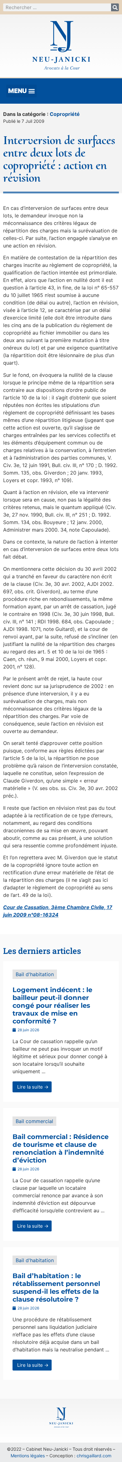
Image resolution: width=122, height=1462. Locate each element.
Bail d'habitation (35, 974)
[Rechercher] (115, 7)
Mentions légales (28, 1455)
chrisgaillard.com (94, 1455)
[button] (21, 91)
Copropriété (65, 114)
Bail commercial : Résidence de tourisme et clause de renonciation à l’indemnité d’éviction (61, 1148)
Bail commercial (34, 1121)
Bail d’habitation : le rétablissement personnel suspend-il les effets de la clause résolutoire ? (56, 1287)
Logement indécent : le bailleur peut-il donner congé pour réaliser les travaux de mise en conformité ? (52, 1005)
